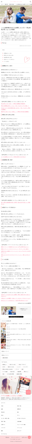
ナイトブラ (25, 366)
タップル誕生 (5, 371)
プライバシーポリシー (15, 437)
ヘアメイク (3, 427)
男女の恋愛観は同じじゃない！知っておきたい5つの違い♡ (15, 105)
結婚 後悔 (19, 371)
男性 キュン (26, 371)
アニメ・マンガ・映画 (21, 424)
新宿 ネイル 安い (11, 366)
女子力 (4, 366)
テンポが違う (6, 61)
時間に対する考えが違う (9, 55)
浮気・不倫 (3, 421)
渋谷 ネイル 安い (13, 364)
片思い (2, 405)
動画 (2, 430)
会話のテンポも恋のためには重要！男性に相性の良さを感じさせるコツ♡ (15, 295)
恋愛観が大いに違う (8, 53)
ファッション (19, 427)
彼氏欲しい (5, 364)
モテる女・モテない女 (21, 418)
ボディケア (19, 430)
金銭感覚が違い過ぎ (8, 57)
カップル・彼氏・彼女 (5, 418)
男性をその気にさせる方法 (7, 369)
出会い (2, 415)
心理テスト (3, 424)
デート (18, 415)
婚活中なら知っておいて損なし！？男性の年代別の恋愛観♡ (15, 111)
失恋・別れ (19, 405)
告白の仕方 (12, 371)
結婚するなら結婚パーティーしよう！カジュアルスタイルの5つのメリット (16, 252)
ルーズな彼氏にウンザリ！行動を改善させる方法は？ (13, 156)
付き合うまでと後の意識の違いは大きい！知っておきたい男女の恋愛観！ (15, 108)
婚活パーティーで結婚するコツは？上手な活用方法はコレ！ (15, 246)
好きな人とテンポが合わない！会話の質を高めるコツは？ (14, 300)
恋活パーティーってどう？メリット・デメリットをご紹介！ (15, 249)
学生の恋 (2, 412)
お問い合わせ (24, 437)
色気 (22, 369)
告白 (18, 412)
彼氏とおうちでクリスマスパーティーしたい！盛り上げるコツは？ (15, 255)
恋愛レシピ (16, 1)
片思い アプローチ (22, 364)
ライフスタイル (4, 433)
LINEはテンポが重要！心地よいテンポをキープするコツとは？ (16, 298)
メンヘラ (18, 366)
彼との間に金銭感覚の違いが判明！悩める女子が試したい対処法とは (15, 203)
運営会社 (7, 437)
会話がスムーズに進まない (9, 59)
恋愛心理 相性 (5, 357)
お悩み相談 (19, 421)
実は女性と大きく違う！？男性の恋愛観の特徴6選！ (13, 103)
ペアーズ (17, 369)
